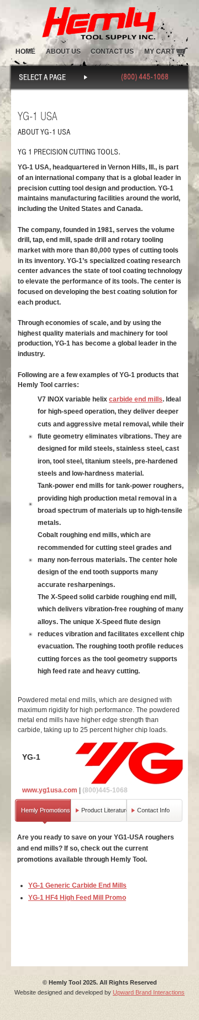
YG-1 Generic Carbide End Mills (77, 885)
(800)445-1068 (105, 790)
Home (25, 51)
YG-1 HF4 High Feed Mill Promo (77, 897)
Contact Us (112, 51)
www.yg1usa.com (49, 790)
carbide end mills (136, 399)
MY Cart (159, 51)
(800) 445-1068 (145, 76)
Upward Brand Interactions (149, 992)
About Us (63, 51)
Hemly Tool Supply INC (99, 21)
